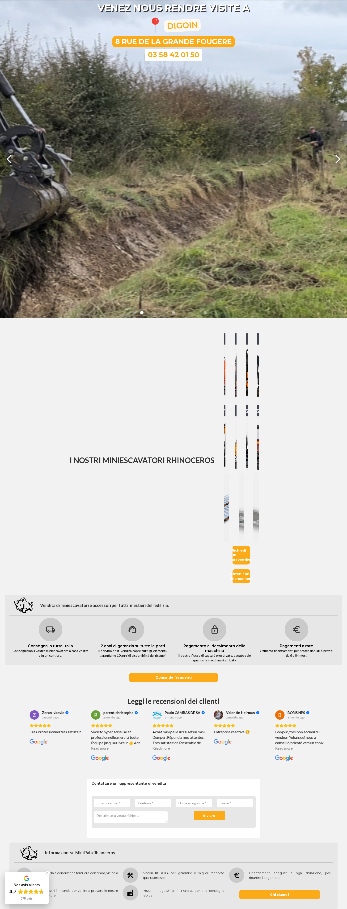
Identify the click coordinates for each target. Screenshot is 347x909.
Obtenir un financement (241, 576)
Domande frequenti (174, 677)
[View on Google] (29, 715)
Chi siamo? (279, 894)
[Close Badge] (47, 873)
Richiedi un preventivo (241, 555)
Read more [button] (33, 748)
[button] (9, 159)
